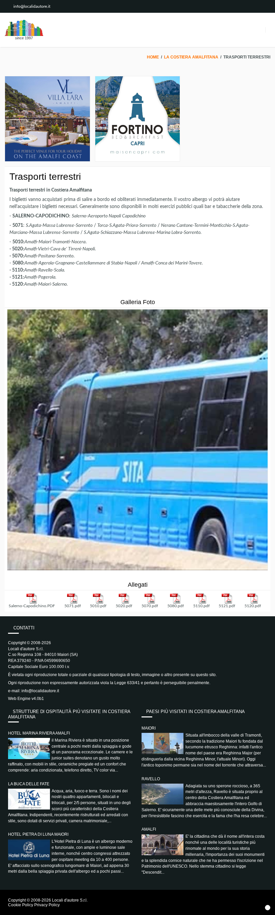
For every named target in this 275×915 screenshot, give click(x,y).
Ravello (151, 779)
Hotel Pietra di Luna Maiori (38, 834)
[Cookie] (267, 907)
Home (153, 57)
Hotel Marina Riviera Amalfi (39, 733)
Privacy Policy (47, 905)
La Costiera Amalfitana (191, 57)
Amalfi (149, 829)
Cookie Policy (20, 905)
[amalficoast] (24, 28)
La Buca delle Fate (28, 784)
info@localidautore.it (31, 6)
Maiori (149, 728)
